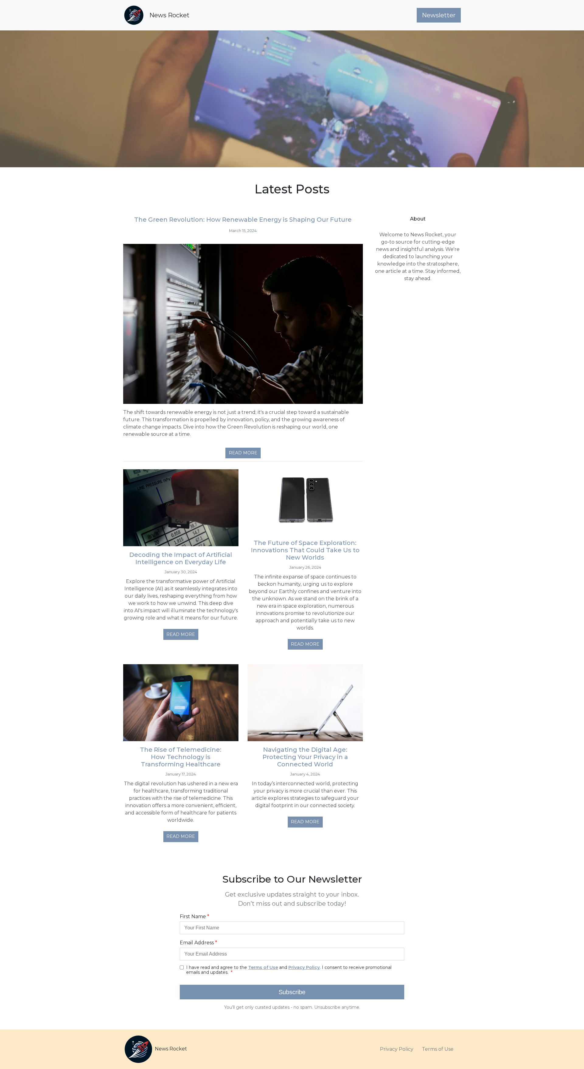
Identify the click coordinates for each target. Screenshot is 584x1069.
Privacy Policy (396, 1049)
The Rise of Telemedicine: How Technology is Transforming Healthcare (180, 757)
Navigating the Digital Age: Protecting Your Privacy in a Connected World (305, 757)
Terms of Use (438, 1049)
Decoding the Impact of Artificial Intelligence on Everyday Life (180, 558)
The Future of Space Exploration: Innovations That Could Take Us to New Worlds (305, 550)
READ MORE (243, 453)
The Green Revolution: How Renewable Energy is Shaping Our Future (243, 219)
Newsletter (439, 15)
